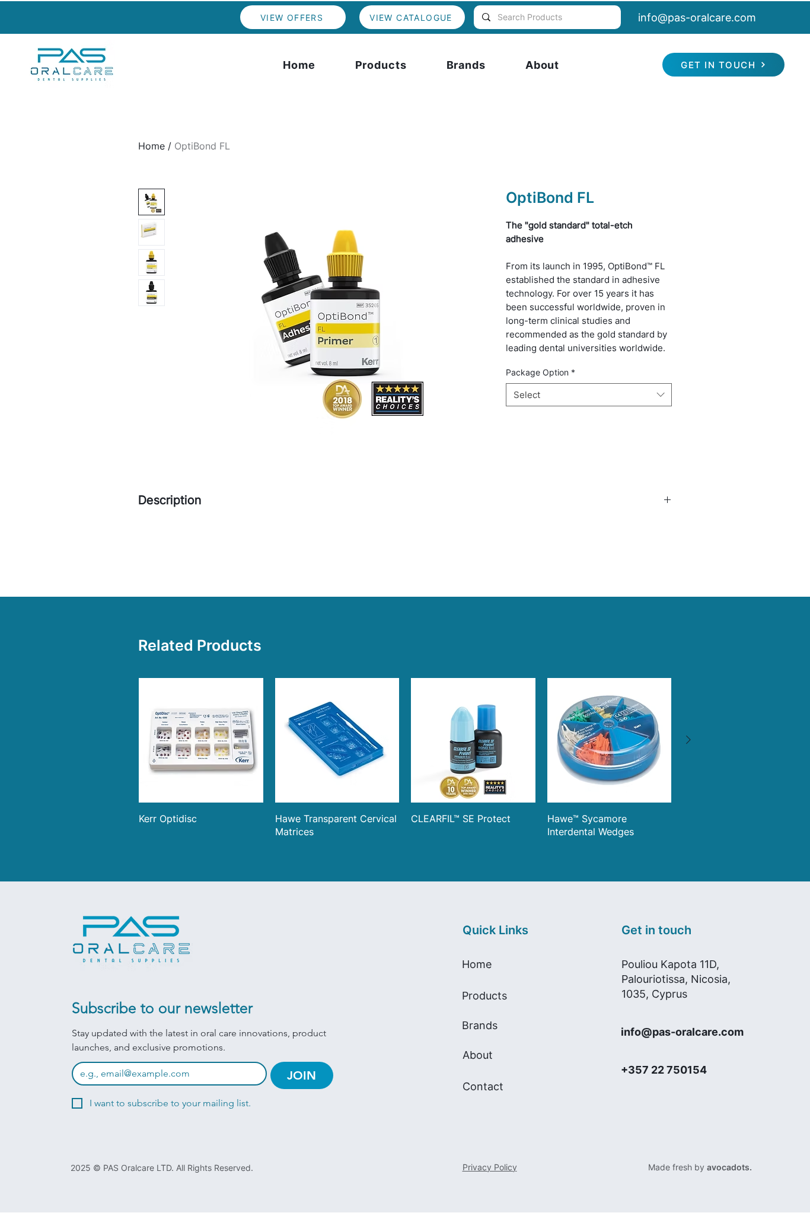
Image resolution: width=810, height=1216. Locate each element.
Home (151, 146)
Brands (480, 1025)
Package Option (540, 372)
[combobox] (589, 394)
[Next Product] (688, 740)
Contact (483, 1086)
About (478, 1055)
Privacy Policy (490, 1167)
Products (484, 995)
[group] (405, 758)
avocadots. (729, 1167)
